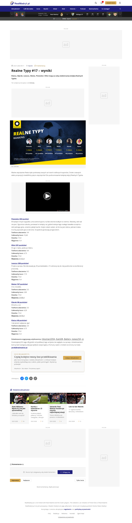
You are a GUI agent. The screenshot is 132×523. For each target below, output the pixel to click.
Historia (72, 9)
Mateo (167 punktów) (19, 284)
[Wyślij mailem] (31, 378)
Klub (63, 9)
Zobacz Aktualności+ (72, 358)
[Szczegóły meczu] (17, 14)
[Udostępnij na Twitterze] (26, 378)
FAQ (49, 513)
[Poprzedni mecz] (12, 14)
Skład (55, 9)
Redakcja (56, 513)
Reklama (64, 513)
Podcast (83, 9)
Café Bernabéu (28, 9)
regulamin (67, 509)
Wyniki (45, 9)
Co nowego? (106, 9)
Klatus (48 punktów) (19, 320)
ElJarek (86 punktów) (19, 302)
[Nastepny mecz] (120, 14)
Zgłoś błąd (80, 513)
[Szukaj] (120, 9)
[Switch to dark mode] (96, 3)
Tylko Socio (80, 480)
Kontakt (72, 513)
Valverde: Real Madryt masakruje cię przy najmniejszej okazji (57, 409)
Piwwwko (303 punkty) (20, 219)
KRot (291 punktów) (19, 245)
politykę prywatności (83, 509)
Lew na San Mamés (76, 407)
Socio (38, 9)
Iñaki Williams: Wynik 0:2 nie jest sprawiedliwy (18, 408)
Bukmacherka (93, 9)
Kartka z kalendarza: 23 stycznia (36, 408)
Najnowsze (15, 480)
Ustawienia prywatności (66, 517)
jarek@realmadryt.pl (19, 348)
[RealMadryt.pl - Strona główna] (20, 3)
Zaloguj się (66, 472)
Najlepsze (26, 480)
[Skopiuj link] (35, 378)
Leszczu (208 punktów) (20, 263)
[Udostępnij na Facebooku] (22, 378)
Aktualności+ (15, 9)
